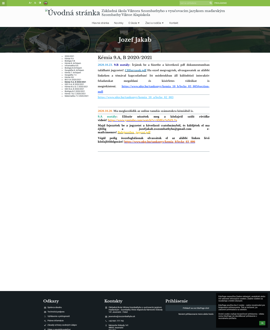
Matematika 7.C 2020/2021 (77, 96)
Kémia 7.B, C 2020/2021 (75, 93)
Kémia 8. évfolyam (73, 63)
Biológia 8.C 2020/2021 (75, 91)
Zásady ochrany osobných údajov (62, 325)
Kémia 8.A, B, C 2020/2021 (76, 86)
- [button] (36, 3)
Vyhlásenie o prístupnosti (59, 316)
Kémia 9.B (69, 77)
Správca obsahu (55, 307)
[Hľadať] (210, 3)
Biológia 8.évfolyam (73, 68)
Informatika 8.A (71, 65)
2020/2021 (69, 56)
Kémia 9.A (69, 58)
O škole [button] (132, 23)
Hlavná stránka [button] (100, 23)
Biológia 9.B (70, 61)
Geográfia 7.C (71, 75)
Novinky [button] (118, 23)
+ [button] (31, 3)
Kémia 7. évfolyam (73, 72)
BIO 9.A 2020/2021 (73, 79)
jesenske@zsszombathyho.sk (122, 316)
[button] (40, 3)
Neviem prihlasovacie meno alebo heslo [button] (195, 314)
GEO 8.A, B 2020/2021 (74, 89)
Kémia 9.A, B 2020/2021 (75, 82)
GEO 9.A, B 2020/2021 (74, 84)
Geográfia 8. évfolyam (74, 70)
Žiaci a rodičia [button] (153, 23)
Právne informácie (56, 320)
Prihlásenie (220, 3)
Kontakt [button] (173, 23)
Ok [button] (262, 323)
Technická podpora (56, 312)
